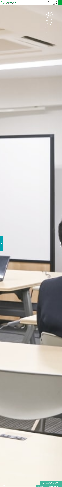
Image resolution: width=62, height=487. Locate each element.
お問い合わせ (48, 1)
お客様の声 (35, 3)
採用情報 (45, 3)
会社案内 (30, 3)
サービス (26, 3)
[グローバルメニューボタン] (60, 2)
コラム (44, 1)
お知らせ (40, 3)
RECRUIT (1, 243)
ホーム (22, 3)
